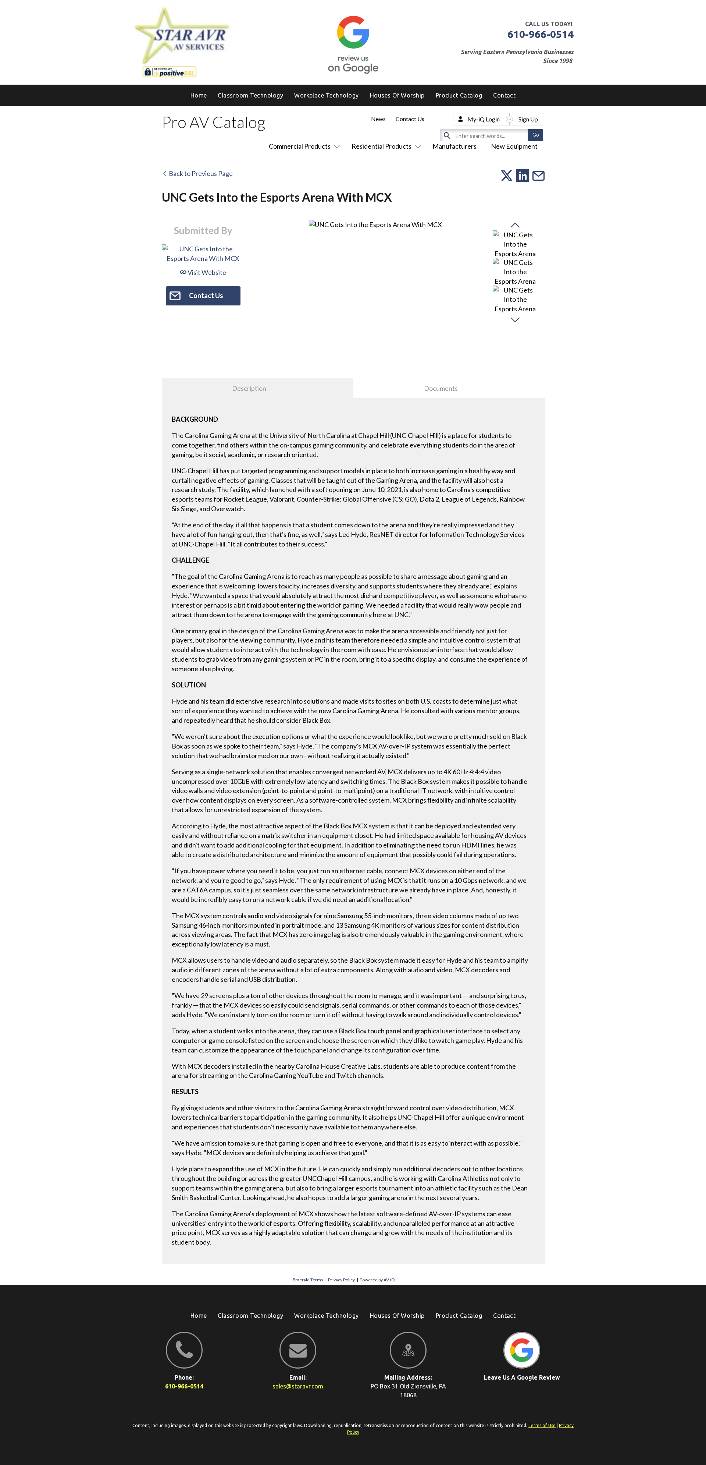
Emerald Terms (308, 1279)
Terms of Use (542, 1425)
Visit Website (206, 272)
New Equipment (514, 146)
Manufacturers (454, 146)
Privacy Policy (341, 1279)
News (378, 118)
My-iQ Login (483, 119)
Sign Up (528, 119)
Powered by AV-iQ (377, 1279)
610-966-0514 (540, 34)
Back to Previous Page (200, 173)
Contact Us (410, 118)
